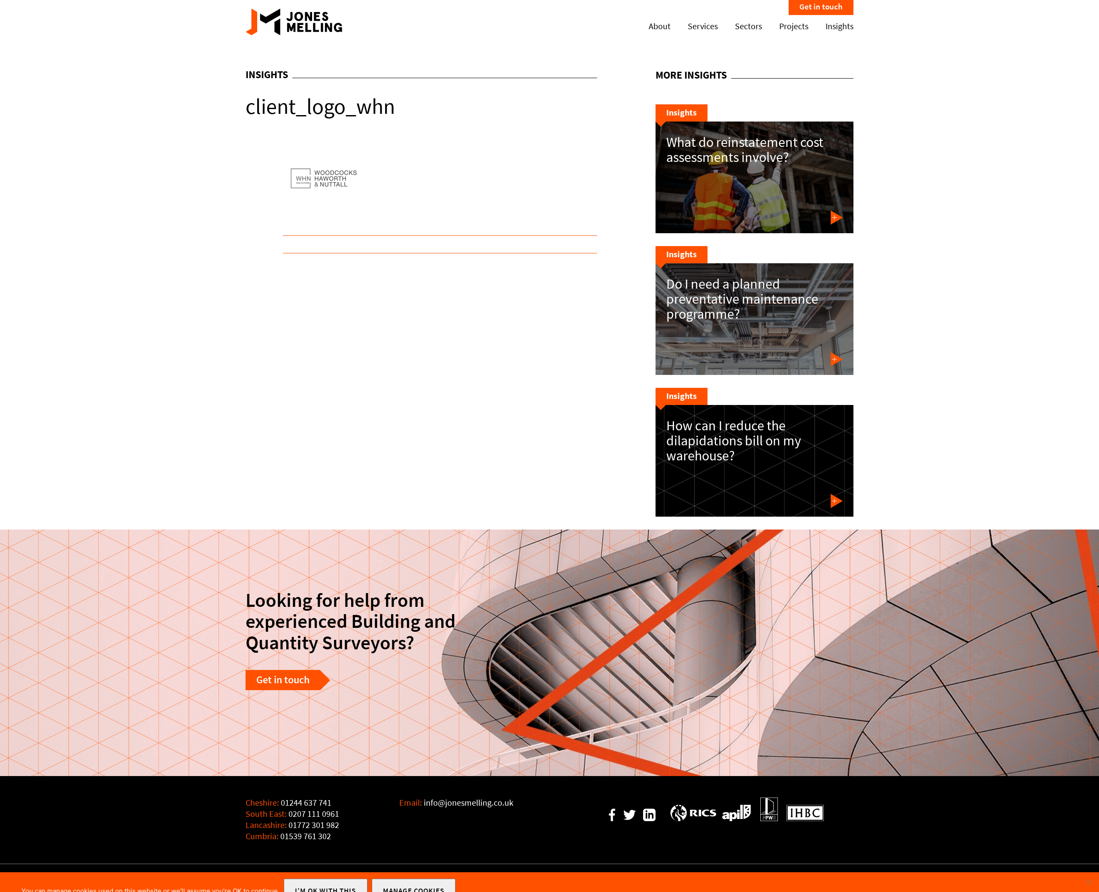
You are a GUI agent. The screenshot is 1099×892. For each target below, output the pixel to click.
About (660, 26)
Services (703, 26)
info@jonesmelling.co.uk (468, 803)
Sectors (748, 26)
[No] (1088, 882)
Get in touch (821, 6)
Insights (839, 26)
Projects (793, 26)
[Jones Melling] (294, 32)
